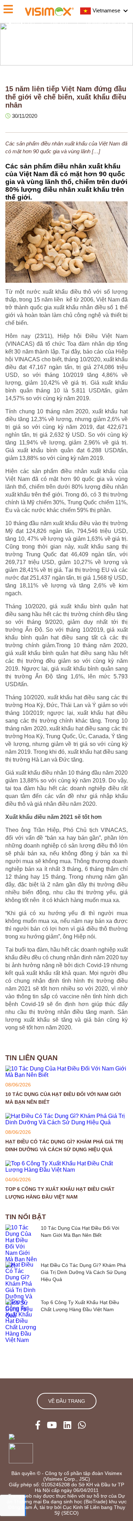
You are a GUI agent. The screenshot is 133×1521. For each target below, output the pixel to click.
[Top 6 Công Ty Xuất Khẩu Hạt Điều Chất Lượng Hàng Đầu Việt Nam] (66, 1170)
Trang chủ (20, 23)
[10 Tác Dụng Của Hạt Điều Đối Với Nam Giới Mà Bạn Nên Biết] (66, 1075)
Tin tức (60, 23)
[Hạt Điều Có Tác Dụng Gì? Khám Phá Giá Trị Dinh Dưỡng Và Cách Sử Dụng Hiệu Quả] (66, 1122)
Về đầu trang (66, 1401)
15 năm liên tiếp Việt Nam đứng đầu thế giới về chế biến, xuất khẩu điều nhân (66, 31)
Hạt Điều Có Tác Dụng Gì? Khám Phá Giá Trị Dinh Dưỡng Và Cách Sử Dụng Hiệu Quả (83, 1272)
